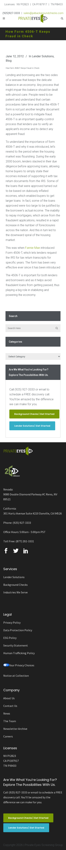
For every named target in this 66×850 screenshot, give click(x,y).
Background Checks (15, 584)
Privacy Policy (12, 622)
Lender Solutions (43, 56)
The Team (9, 721)
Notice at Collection (16, 675)
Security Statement (15, 645)
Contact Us (10, 706)
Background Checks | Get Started (34, 414)
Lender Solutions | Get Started (32, 425)
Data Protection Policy (17, 630)
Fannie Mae (32, 248)
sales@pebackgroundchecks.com (43, 13)
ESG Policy (9, 638)
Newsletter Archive (15, 729)
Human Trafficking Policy (19, 653)
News (6, 713)
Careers (8, 736)
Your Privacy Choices (21, 665)
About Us (9, 698)
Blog (9, 60)
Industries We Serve (15, 592)
